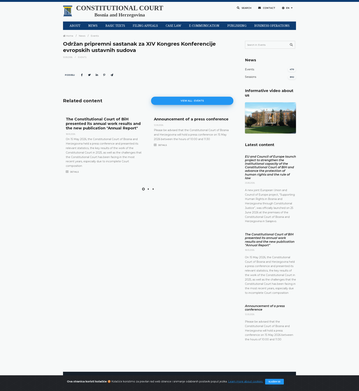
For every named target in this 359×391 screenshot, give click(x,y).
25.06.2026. (250, 183)
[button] (143, 189)
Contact (268, 8)
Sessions (250, 77)
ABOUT (75, 25)
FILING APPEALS (145, 25)
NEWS (92, 25)
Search (246, 8)
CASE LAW (173, 25)
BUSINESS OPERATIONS (271, 25)
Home (69, 35)
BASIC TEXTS (115, 25)
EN (287, 8)
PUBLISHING (236, 25)
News (82, 35)
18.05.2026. (71, 134)
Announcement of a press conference (191, 119)
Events (95, 35)
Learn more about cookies (245, 381)
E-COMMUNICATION (204, 25)
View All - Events (192, 100)
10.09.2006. (68, 57)
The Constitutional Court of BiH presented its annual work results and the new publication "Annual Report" (103, 123)
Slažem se (274, 381)
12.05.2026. (159, 125)
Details (74, 172)
